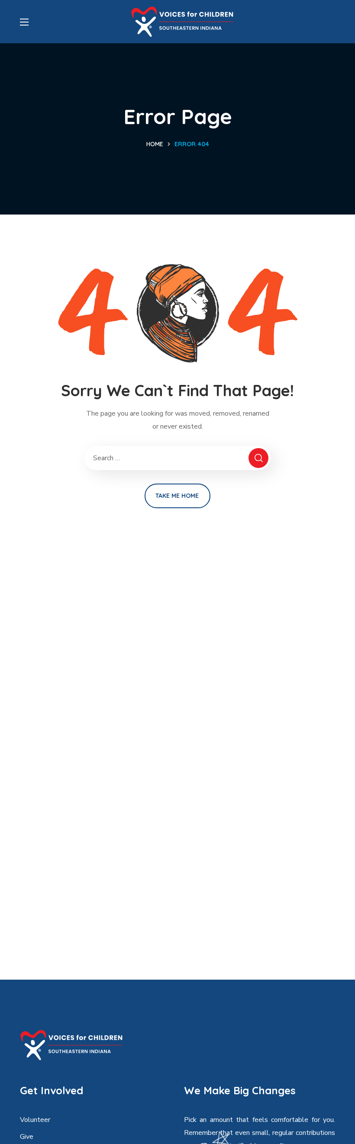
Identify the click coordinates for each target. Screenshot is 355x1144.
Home (154, 144)
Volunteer (35, 1120)
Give (26, 1136)
